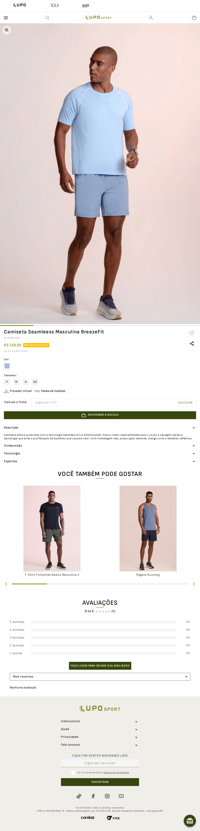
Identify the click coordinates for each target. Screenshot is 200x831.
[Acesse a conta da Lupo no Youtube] (121, 804)
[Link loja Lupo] (19, 6)
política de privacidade (116, 780)
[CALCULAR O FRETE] (185, 403)
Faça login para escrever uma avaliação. (100, 674)
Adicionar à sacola (103, 826)
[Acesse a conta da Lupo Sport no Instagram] (107, 804)
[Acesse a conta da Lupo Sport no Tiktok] (79, 804)
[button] (47, 17)
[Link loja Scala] (54, 6)
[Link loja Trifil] (85, 6)
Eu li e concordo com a (103, 780)
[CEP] (89, 403)
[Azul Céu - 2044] (7, 366)
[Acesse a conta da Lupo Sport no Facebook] (93, 804)
